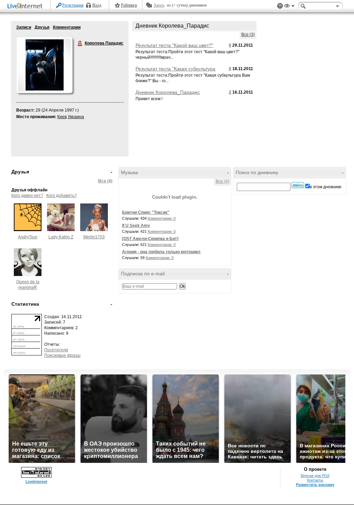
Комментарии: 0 (162, 218)
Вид (289, 7)
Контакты (315, 480)
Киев (62, 116)
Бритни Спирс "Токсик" (145, 212)
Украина (76, 116)
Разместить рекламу (315, 485)
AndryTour (27, 237)
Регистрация (73, 5)
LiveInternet (26, 6)
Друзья (42, 27)
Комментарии (67, 27)
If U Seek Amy (136, 225)
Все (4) (105, 181)
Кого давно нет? (27, 195)
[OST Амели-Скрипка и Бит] (150, 238)
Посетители (56, 349)
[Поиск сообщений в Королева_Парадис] (297, 185)
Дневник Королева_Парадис (168, 92)
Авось (158, 5)
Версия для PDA (315, 476)
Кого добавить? (61, 195)
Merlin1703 (94, 237)
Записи (23, 27)
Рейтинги (129, 5)
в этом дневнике (326, 186)
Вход (96, 5)
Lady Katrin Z (60, 237)
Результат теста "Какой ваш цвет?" (174, 45)
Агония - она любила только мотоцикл (161, 251)
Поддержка (280, 6)
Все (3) (248, 34)
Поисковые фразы (62, 355)
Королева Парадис (80, 43)
